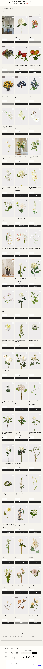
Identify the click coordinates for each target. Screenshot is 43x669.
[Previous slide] (3, 25)
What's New (13, 657)
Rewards (6, 653)
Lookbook (12, 659)
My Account (7, 651)
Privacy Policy (32, 664)
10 (22, 627)
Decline (30, 666)
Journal (12, 654)
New (16, 651)
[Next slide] (13, 25)
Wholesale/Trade (7, 657)
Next (24, 627)
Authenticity (13, 651)
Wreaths (17, 659)
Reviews (6, 655)
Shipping (6, 656)
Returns (6, 652)
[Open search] (35, 2)
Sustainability (13, 658)
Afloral (5, 664)
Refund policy (3, 665)
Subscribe (34, 652)
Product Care (13, 656)
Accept (21, 666)
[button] (37, 14)
